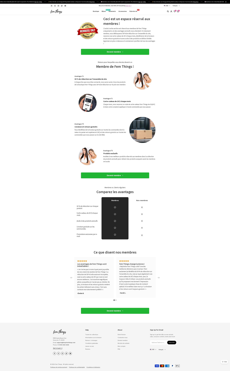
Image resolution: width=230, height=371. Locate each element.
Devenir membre (122, 340)
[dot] (114, 300)
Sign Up (128, 5)
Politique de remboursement (58, 367)
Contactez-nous (122, 337)
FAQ (119, 349)
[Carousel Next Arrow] (158, 277)
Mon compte (121, 346)
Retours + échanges (91, 340)
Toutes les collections (91, 334)
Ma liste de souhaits (123, 343)
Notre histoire (122, 334)
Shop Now (87, 1)
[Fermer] (225, 2)
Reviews (87, 349)
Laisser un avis (89, 346)
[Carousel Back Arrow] (71, 277)
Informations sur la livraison (93, 337)
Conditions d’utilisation (93, 367)
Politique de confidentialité (77, 367)
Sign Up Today (33, 1)
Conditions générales (91, 343)
